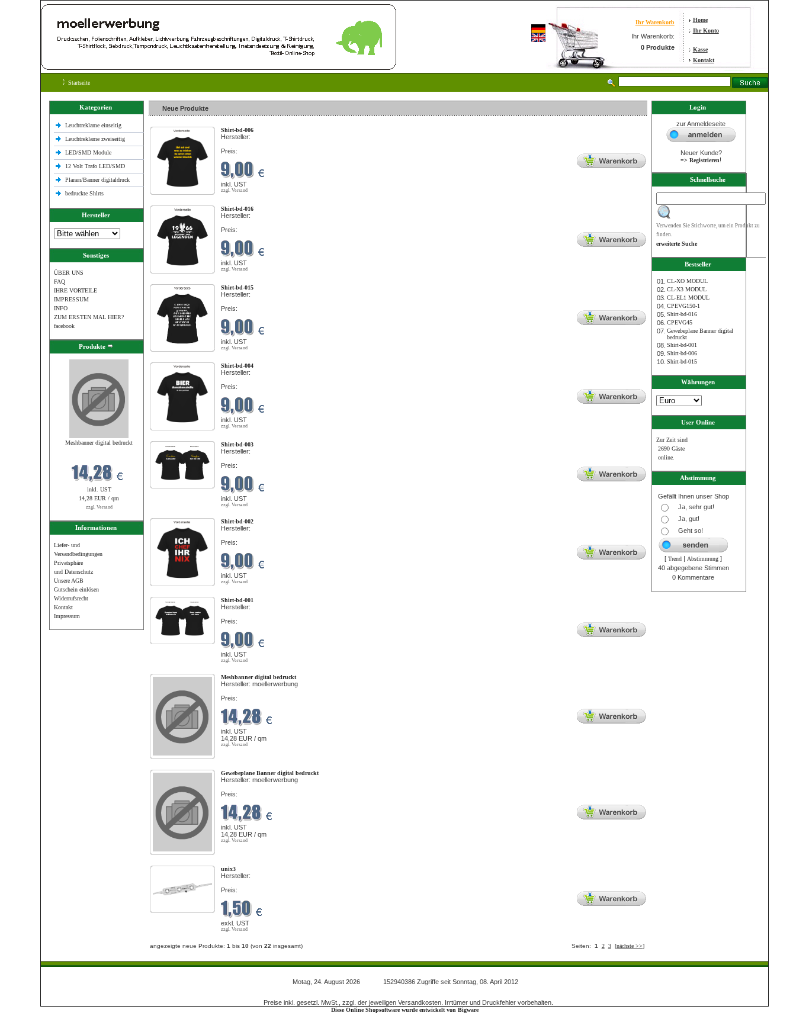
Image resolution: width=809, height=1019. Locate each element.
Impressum (67, 616)
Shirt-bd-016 (682, 314)
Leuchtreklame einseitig (94, 125)
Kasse (700, 49)
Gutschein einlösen (76, 589)
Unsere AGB (69, 580)
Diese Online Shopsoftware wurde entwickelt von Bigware (405, 1010)
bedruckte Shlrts (84, 193)
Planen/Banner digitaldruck (97, 179)
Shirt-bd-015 (682, 361)
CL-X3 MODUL (687, 289)
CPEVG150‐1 (683, 306)
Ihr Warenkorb (655, 22)
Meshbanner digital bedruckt (99, 442)
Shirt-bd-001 (682, 345)
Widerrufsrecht (71, 598)
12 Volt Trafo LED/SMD (95, 166)
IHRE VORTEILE (75, 290)
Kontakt (703, 60)
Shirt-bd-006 (682, 353)
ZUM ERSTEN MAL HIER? (89, 317)
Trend (675, 558)
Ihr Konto (706, 30)
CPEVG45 (679, 322)
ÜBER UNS (69, 272)
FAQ (59, 281)
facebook (64, 326)
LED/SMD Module (88, 152)
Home (700, 20)
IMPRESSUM (71, 299)
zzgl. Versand (99, 507)
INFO (61, 308)
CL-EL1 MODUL (688, 297)
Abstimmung (702, 558)
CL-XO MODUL (687, 281)
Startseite (78, 82)
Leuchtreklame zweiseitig (96, 139)
